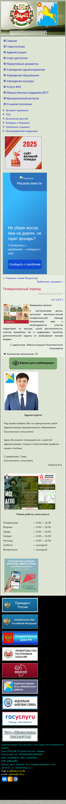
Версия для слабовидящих (36, 362)
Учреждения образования (22, 75)
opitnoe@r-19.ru (16, 774)
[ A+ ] (54, 299)
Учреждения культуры (20, 81)
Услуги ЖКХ (13, 86)
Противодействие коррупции (22, 131)
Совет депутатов (17, 58)
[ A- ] (60, 299)
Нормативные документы (22, 63)
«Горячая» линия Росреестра (21, 278)
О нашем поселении (19, 104)
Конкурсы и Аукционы (18, 122)
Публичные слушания (18, 127)
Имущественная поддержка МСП (27, 92)
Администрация (16, 52)
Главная (11, 40)
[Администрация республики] (22, 15)
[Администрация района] (47, 15)
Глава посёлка (15, 46)
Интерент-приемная (17, 110)
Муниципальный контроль (22, 98)
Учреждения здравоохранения (25, 69)
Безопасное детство (17, 118)
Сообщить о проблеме (25, 264)
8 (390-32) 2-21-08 (16, 771)
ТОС (8, 114)
